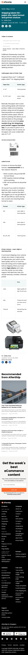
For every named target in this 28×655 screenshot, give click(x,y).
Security (15, 645)
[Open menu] (25, 2)
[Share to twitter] (6, 26)
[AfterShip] (7, 2)
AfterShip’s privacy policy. (14, 494)
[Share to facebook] (10, 26)
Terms (10, 645)
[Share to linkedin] (3, 26)
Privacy (4, 645)
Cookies (22, 645)
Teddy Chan (7, 20)
